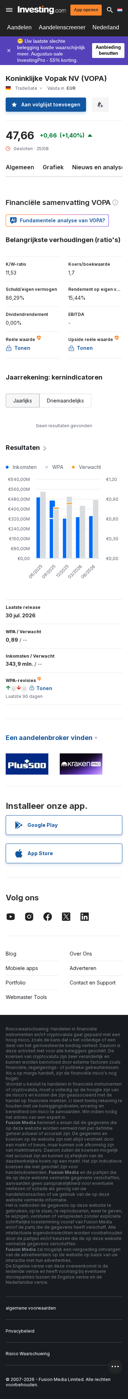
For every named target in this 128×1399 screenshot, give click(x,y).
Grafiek (53, 167)
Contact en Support (93, 983)
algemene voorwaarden (31, 1308)
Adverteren (83, 968)
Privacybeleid (20, 1331)
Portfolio (16, 983)
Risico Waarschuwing (28, 1353)
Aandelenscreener (62, 27)
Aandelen (19, 27)
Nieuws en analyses (100, 167)
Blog (11, 954)
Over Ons (81, 954)
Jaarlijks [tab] (22, 401)
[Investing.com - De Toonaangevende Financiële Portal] (42, 10)
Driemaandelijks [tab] (65, 401)
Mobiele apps (22, 968)
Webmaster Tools (26, 997)
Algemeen (20, 167)
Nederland (105, 27)
